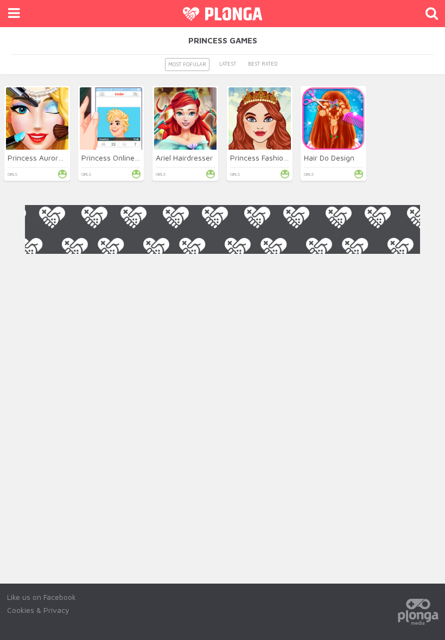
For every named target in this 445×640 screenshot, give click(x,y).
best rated (262, 64)
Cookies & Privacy (38, 610)
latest (227, 64)
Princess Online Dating (120, 157)
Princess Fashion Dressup (274, 157)
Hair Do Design (329, 157)
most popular (187, 64)
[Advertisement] (222, 278)
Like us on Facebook (41, 596)
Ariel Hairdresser (184, 157)
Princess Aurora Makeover (53, 157)
